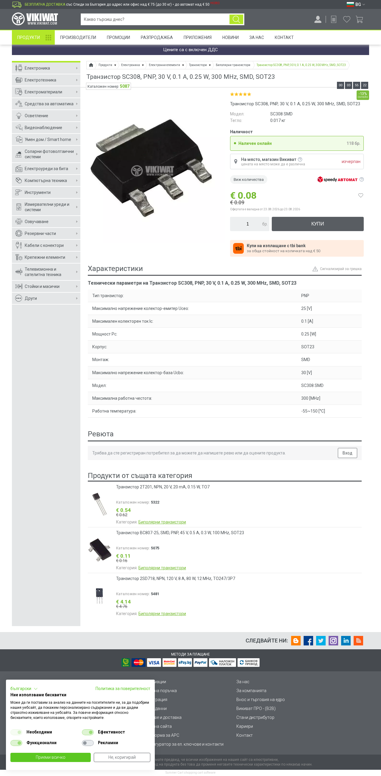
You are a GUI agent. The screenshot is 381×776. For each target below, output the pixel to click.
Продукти (28, 37)
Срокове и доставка (162, 717)
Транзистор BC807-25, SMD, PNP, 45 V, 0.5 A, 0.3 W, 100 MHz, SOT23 (180, 532)
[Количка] (361, 19)
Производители (78, 37)
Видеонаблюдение (43, 127)
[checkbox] (16, 732)
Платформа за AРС (160, 735)
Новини (230, 37)
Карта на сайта (157, 726)
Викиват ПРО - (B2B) (256, 708)
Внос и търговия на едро (260, 699)
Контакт (284, 37)
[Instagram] (333, 640)
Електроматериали (43, 92)
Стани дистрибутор (255, 717)
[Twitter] (321, 640)
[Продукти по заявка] (333, 19)
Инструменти (38, 192)
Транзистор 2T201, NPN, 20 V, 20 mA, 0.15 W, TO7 (163, 487)
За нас (242, 681)
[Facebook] (308, 640)
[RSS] (358, 640)
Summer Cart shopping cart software (190, 772)
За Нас (256, 37)
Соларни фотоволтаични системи (49, 154)
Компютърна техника (46, 180)
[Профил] (317, 19)
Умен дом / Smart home (48, 139)
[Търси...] (236, 19)
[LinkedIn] (346, 640)
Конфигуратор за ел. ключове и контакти (183, 744)
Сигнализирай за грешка (341, 269)
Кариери (244, 726)
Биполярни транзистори (162, 522)
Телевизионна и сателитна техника (43, 272)
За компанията (251, 690)
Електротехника (40, 80)
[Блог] (296, 640)
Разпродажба (157, 37)
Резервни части (40, 233)
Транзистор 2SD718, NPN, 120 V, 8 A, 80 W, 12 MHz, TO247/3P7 (175, 578)
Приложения (198, 37)
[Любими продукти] (346, 19)
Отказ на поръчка (159, 690)
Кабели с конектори (44, 245)
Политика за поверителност (123, 688)
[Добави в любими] (361, 195)
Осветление (36, 115)
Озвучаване (37, 221)
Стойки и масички (42, 286)
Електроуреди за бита (46, 168)
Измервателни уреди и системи (47, 207)
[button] (24, 688)
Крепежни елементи (45, 257)
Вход (347, 453)
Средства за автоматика (49, 103)
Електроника (37, 68)
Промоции (118, 37)
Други (31, 298)
